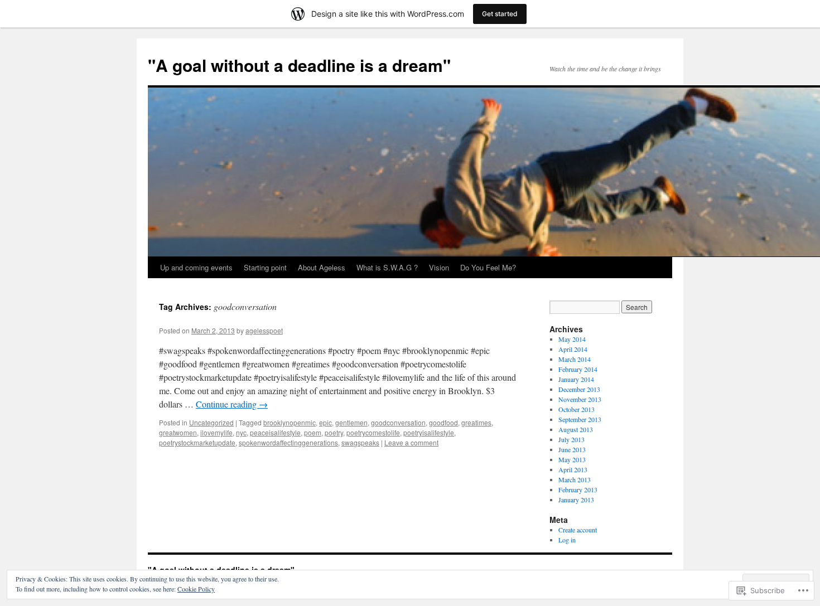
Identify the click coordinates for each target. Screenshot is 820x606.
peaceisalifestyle (275, 432)
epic (325, 422)
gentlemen (351, 422)
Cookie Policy (196, 588)
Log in (567, 539)
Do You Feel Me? (488, 267)
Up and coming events (196, 267)
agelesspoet (264, 330)
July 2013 (571, 439)
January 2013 (576, 499)
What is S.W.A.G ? (387, 267)
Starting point (265, 267)
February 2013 (577, 489)
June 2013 (572, 449)
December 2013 (579, 389)
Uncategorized (211, 422)
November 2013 (579, 399)
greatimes (476, 422)
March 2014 (574, 359)
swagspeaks (360, 442)
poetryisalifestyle (428, 432)
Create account (577, 529)
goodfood (443, 422)
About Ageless (321, 267)
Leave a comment (411, 442)
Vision (439, 267)
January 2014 (576, 379)
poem (312, 432)
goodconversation (398, 422)
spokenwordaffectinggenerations (288, 442)
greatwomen (178, 432)
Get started (500, 13)
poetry (334, 432)
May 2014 (572, 338)
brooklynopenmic (289, 422)
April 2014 (572, 349)
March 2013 (574, 479)
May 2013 (572, 459)
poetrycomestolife (373, 432)
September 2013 (579, 419)
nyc (241, 432)
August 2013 (575, 429)
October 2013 (576, 409)
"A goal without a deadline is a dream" (299, 65)
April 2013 (572, 469)
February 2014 (577, 369)
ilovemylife (216, 432)
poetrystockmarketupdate (197, 442)
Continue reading (232, 404)
